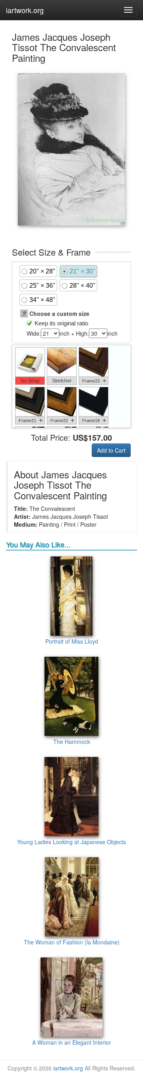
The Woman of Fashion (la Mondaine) (72, 942)
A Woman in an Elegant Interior (71, 1042)
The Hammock (71, 741)
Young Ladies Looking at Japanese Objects (71, 842)
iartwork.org (25, 10)
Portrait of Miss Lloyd (71, 641)
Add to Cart (111, 450)
